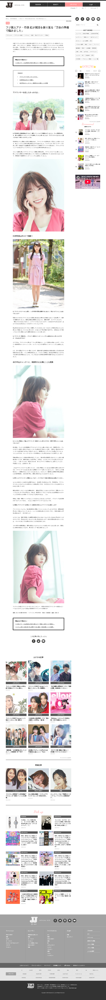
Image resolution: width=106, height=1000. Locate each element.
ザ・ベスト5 (9, 941)
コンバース (78, 33)
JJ (21, 970)
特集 (7, 936)
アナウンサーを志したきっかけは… (29, 76)
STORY (49, 970)
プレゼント (8, 947)
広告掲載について (57, 965)
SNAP (7, 938)
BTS (92, 55)
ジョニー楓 (95, 59)
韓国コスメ (86, 37)
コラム (48, 953)
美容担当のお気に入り (33, 934)
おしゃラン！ (70, 936)
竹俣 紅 (46, 35)
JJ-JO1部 (78, 59)
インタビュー (50, 955)
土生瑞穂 (88, 48)
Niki (81, 51)
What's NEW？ (9, 934)
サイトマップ (47, 965)
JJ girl (91, 4)
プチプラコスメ (93, 51)
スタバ (90, 44)
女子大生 (86, 51)
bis (86, 970)
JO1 (91, 40)
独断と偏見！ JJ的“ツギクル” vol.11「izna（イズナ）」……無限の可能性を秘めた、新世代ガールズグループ (92, 82)
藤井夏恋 (78, 48)
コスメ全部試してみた (33, 943)
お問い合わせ (67, 965)
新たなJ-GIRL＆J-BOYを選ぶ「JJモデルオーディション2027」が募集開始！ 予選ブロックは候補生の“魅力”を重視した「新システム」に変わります (92, 115)
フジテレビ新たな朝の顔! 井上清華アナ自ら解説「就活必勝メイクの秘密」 (34, 627)
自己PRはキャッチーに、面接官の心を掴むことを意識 (34, 83)
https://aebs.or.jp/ (72, 987)
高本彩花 (94, 48)
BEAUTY (55, 4)
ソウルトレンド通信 (86, 59)
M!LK (83, 48)
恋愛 (48, 951)
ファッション (10, 930)
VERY (40, 970)
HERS (58, 970)
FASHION (38, 4)
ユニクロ (78, 55)
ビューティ (31, 930)
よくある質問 (91, 951)
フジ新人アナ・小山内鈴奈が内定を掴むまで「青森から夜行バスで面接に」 (35, 63)
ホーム (7, 18)
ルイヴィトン (79, 37)
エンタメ (49, 947)
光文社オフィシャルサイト (79, 965)
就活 (32, 35)
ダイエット (78, 40)
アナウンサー (9, 35)
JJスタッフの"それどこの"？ (12, 943)
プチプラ (8, 945)
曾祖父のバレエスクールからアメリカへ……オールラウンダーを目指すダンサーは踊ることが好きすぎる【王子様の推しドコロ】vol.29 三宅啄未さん (92, 74)
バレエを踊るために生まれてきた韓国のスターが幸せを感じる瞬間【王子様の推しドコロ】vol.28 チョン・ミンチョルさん (92, 107)
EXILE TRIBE (86, 33)
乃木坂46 (87, 55)
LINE (77, 51)
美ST (77, 970)
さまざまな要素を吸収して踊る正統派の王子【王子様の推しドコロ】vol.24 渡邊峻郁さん (92, 91)
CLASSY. (31, 970)
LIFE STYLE (73, 4)
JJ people (72, 8)
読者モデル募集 (91, 941)
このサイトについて (24, 965)
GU (82, 55)
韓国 (29, 936)
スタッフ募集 (91, 944)
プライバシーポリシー (36, 965)
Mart (68, 970)
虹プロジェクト (94, 37)
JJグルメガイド (51, 945)
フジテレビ (26, 35)
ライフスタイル (13, 18)
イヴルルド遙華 (79, 44)
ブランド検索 (91, 947)
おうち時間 (85, 40)
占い (83, 8)
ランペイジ (96, 44)
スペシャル (93, 8)
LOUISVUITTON (94, 33)
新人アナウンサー (39, 35)
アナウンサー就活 (18, 35)
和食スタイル (95, 970)
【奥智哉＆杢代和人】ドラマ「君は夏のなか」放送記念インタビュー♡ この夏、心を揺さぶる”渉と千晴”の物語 (92, 99)
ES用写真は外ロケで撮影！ (27, 80)
